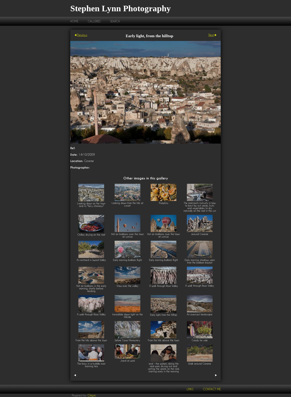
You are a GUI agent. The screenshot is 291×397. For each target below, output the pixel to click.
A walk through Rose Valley (163, 286)
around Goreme (199, 234)
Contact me (212, 389)
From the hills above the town (91, 340)
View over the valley (127, 286)
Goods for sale (200, 340)
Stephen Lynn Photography (120, 8)
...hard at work (127, 360)
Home (74, 21)
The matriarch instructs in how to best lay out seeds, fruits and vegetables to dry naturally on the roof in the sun (200, 207)
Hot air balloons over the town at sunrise (127, 235)
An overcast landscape (199, 314)
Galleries (94, 21)
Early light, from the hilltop (163, 315)
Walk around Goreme (199, 363)
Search (115, 21)
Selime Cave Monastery (127, 340)
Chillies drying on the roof (91, 234)
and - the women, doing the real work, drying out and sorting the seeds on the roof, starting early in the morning (163, 367)
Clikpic (91, 395)
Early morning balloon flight (127, 260)
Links (190, 389)
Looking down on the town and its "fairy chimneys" (91, 204)
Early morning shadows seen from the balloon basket (200, 261)
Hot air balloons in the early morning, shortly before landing (91, 288)
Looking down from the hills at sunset (127, 204)
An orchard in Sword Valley (91, 260)
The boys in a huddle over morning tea (91, 365)
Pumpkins (163, 203)
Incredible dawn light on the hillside (127, 315)
